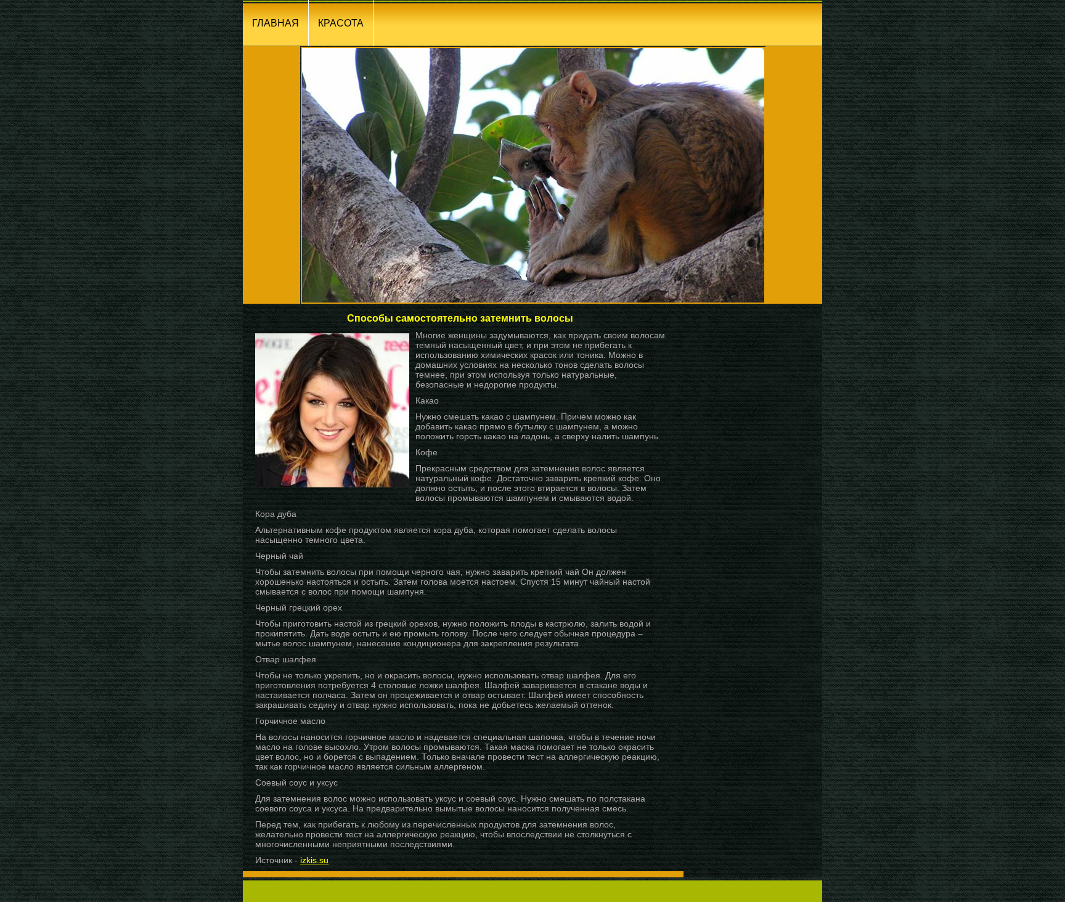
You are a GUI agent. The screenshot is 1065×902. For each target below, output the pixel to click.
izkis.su (314, 860)
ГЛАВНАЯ (275, 23)
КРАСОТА (341, 23)
